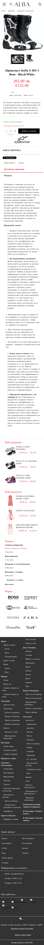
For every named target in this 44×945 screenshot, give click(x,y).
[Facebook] (4, 888)
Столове (29, 655)
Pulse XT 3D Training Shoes (26, 462)
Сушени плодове (10, 750)
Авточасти (30, 720)
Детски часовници (12, 712)
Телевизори (8, 769)
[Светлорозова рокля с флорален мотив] (10, 534)
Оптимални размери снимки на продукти (31, 806)
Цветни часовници (12, 724)
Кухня (28, 667)
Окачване (30, 740)
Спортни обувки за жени (10, 695)
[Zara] (30, 617)
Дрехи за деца (9, 660)
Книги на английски (34, 694)
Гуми (28, 781)
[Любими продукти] (33, 4)
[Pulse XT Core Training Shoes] (10, 485)
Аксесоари (5, 701)
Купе (29, 773)
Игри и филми (31, 712)
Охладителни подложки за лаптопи (12, 806)
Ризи (7, 672)
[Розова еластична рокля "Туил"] (10, 505)
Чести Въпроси (28, 838)
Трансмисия (31, 724)
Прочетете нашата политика (22, 928)
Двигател (30, 728)
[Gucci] (13, 608)
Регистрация (27, 843)
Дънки (7, 668)
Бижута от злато (11, 732)
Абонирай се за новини (15, 580)
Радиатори (31, 755)
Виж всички (9, 584)
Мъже (6, 664)
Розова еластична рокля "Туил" (25, 497)
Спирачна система (34, 769)
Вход (4, 853)
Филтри (30, 732)
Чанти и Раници (11, 801)
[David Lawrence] (30, 608)
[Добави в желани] (38, 120)
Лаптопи (7, 781)
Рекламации (6, 843)
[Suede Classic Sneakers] (10, 456)
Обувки (4, 676)
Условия (5, 863)
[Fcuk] (30, 627)
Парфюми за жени (11, 819)
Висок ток (8, 684)
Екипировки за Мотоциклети (25, 11)
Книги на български (34, 698)
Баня (27, 686)
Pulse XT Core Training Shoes (23, 477)
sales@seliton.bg (17, 874)
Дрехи (3, 641)
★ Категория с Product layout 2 (32, 812)
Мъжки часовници (12, 716)
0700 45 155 (17, 878)
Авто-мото (11, 11)
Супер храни (9, 746)
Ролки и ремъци (33, 744)
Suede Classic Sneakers (23, 448)
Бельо (7, 653)
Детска (28, 675)
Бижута (6, 728)
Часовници (8, 709)
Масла (29, 736)
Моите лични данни (23, 935)
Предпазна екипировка (29, 799)
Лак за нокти (31, 639)
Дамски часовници (12, 720)
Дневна (28, 671)
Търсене (25, 853)
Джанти (29, 777)
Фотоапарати (9, 773)
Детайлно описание (14, 169)
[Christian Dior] (13, 627)
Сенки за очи (31, 643)
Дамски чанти (9, 705)
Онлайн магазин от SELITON (22, 943)
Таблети (7, 784)
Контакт (25, 848)
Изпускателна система (31, 764)
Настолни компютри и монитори (11, 789)
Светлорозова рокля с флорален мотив (27, 526)
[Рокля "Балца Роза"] (10, 520)
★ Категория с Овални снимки (32, 819)
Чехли (6, 680)
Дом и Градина (29, 648)
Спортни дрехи (11, 657)
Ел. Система (32, 759)
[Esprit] (30, 598)
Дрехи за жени (9, 645)
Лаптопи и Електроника (6, 764)
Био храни (5, 743)
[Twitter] (10, 888)
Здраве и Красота (8, 816)
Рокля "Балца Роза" (25, 511)
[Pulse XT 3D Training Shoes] (10, 470)
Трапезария (30, 663)
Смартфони (8, 811)
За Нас (4, 848)
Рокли (7, 649)
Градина (29, 682)
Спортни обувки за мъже (10, 689)
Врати (28, 678)
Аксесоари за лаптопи (8, 796)
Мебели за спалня (33, 659)
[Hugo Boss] (13, 598)
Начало (4, 11)
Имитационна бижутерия (9, 737)
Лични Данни (7, 858)
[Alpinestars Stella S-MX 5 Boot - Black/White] (22, 51)
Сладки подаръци (10, 754)
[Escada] (13, 617)
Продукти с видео (8, 758)
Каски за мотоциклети (29, 786)
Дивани (29, 651)
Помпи (29, 747)
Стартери (30, 751)
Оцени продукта (9, 163)
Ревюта (8, 175)
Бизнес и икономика (34, 708)
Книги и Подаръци (31, 691)
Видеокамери (9, 777)
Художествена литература (30, 703)
